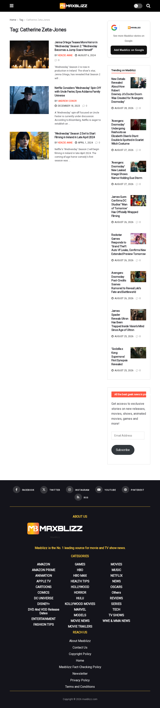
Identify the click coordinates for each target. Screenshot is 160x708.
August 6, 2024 (86, 55)
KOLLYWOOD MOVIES (80, 604)
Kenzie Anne (65, 55)
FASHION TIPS (43, 624)
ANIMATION (43, 575)
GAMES (80, 564)
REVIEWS (116, 598)
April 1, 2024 (85, 142)
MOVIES (116, 564)
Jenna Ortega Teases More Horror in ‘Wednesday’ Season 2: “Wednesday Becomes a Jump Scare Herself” (76, 46)
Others (116, 592)
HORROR (80, 592)
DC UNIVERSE (43, 598)
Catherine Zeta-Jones (38, 20)
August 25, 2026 (123, 336)
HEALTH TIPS (80, 581)
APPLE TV (43, 581)
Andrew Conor (67, 101)
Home (13, 20)
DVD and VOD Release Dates (43, 611)
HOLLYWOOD (80, 587)
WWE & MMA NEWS (116, 621)
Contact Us (80, 647)
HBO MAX (80, 575)
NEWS (116, 581)
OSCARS (116, 587)
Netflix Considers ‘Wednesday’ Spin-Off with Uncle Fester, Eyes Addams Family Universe (78, 91)
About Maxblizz (80, 641)
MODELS (80, 615)
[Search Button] (148, 6)
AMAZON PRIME (43, 570)
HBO (80, 570)
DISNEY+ (43, 604)
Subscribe (123, 450)
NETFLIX (116, 575)
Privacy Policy (80, 680)
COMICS (43, 592)
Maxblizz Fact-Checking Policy (80, 667)
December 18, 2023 (68, 105)
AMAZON (43, 564)
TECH (116, 609)
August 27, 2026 (123, 150)
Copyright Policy (80, 654)
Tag (21, 20)
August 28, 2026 (123, 108)
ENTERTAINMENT (43, 619)
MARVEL (80, 609)
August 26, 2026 (123, 222)
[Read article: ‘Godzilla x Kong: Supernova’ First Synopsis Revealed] (138, 352)
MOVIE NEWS (80, 621)
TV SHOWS (116, 615)
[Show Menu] (11, 6)
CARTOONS (44, 587)
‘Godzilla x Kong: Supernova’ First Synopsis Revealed (119, 356)
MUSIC (116, 570)
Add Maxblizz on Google (129, 50)
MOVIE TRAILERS (80, 626)
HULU (80, 598)
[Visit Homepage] (74, 6)
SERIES (116, 604)
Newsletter (80, 673)
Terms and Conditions (80, 687)
